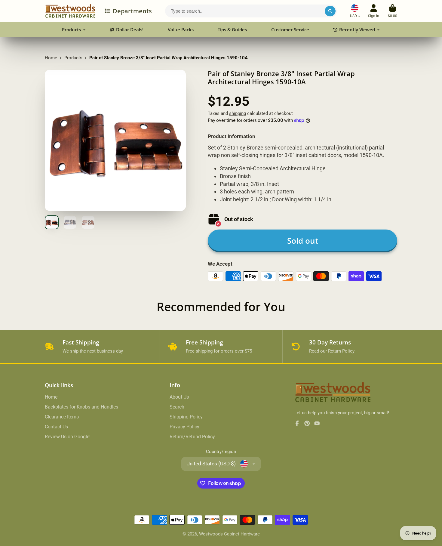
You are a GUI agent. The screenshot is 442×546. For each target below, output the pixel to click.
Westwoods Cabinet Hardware (229, 534)
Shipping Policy (186, 417)
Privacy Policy (184, 427)
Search (177, 407)
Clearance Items (62, 417)
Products (71, 29)
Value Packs (181, 29)
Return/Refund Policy (192, 437)
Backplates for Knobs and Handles (81, 407)
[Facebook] (297, 423)
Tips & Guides (232, 29)
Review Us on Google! (68, 437)
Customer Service (290, 29)
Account (373, 11)
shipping (237, 113)
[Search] (330, 11)
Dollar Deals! (129, 29)
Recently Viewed (357, 29)
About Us (179, 397)
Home (51, 57)
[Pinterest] (307, 423)
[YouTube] (317, 423)
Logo (70, 11)
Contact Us (56, 427)
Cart (392, 11)
